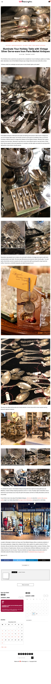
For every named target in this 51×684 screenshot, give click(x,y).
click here (29, 498)
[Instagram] (23, 654)
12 (8, 633)
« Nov (2, 647)
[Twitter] (21, 654)
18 (5, 637)
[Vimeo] (30, 654)
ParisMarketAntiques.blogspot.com (36, 552)
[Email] (32, 654)
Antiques (8, 45)
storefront (39, 498)
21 (15, 637)
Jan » (5, 647)
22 (18, 637)
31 (2, 643)
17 (2, 637)
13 (12, 633)
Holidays (25, 45)
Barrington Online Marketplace (25, 500)
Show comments (25, 584)
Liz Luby (22, 54)
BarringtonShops (17, 45)
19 (8, 637)
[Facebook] (19, 654)
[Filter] (4, 595)
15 (18, 633)
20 (12, 637)
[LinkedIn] (25, 654)
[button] (25, 100)
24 (2, 640)
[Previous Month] (20, 597)
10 (2, 633)
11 (5, 633)
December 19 (25, 565)
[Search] (2, 595)
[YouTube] (28, 654)
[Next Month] (22, 597)
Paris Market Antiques (38, 45)
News (30, 45)
